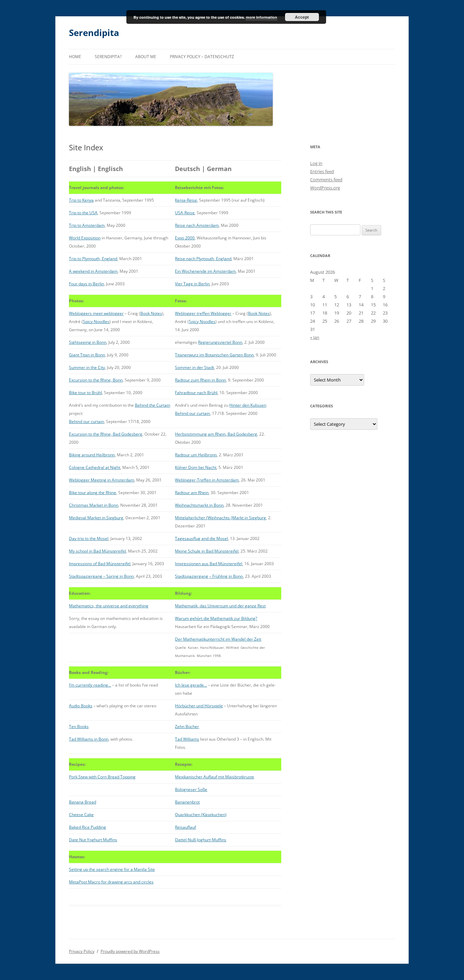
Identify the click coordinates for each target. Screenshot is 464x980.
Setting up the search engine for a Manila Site (112, 869)
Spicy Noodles (96, 321)
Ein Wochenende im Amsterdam (205, 271)
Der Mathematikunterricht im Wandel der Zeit (218, 639)
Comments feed (326, 179)
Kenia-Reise (186, 200)
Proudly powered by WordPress (130, 951)
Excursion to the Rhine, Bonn (96, 380)
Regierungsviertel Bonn (220, 342)
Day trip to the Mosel (88, 538)
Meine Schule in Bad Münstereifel (206, 551)
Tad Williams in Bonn (88, 739)
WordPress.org (325, 188)
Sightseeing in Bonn (87, 342)
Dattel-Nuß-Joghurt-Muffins (200, 840)
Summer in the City (87, 367)
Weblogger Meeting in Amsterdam (101, 480)
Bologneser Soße (191, 789)
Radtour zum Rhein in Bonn (200, 380)
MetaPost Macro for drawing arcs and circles (111, 882)
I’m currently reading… (90, 685)
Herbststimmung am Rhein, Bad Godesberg (216, 434)
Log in (316, 163)
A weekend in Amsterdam (93, 271)
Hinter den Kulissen (247, 405)
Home (75, 57)
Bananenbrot (187, 802)
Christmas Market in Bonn (93, 505)
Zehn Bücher (187, 726)
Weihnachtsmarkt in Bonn (199, 505)
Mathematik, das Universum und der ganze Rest (220, 606)
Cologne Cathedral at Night (94, 467)
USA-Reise (185, 213)
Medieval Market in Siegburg (96, 518)
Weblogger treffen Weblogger (203, 313)
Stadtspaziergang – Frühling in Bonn (209, 576)
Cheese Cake (81, 814)
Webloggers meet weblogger (96, 313)
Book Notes (151, 313)
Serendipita (94, 33)
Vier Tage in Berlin (192, 284)
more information (261, 17)
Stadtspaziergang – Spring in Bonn (101, 576)
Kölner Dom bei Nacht (195, 467)
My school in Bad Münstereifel (97, 551)
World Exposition (85, 238)
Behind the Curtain (152, 405)
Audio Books (80, 706)
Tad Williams (187, 739)
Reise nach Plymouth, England (203, 258)
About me (145, 57)
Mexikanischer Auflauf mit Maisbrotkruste (214, 777)
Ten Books (79, 726)
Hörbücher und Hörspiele (199, 706)
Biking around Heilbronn (92, 455)
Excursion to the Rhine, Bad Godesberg (105, 434)
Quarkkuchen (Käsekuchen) (201, 814)
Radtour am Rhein (192, 492)
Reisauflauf (185, 827)
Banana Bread (82, 802)
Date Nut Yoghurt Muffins (93, 840)
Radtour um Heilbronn (196, 455)
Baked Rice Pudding (87, 827)
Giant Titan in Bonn (87, 355)
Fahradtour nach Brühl (196, 392)
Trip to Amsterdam (87, 225)
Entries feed (322, 171)
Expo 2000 (185, 238)
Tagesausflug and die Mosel (201, 538)
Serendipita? (108, 57)
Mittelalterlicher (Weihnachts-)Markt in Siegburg (220, 518)
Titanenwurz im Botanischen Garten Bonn (214, 355)
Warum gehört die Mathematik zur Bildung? (216, 618)
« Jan (314, 337)
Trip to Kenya (81, 200)
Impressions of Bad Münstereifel (99, 564)
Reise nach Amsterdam (197, 225)
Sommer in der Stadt (194, 367)
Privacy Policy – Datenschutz (202, 57)
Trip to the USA (83, 213)
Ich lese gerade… (191, 685)
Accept (302, 17)
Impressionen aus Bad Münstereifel (208, 564)
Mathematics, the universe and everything (108, 606)
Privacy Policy (81, 951)
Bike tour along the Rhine (92, 492)
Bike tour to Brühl (85, 392)
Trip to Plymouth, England (93, 258)
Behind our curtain (86, 421)
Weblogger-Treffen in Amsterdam (207, 480)
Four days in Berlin (86, 284)
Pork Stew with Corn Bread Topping (102, 777)
